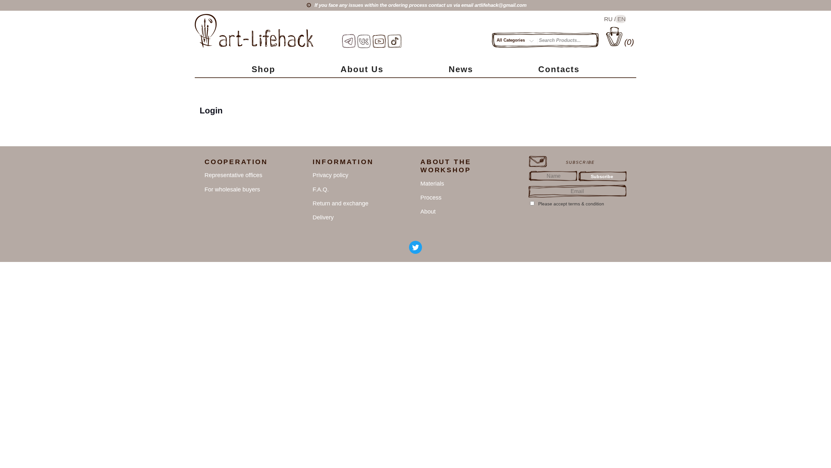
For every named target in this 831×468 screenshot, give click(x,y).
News (461, 69)
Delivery (323, 217)
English (620, 19)
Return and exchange (340, 203)
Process (430, 197)
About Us (362, 69)
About (428, 211)
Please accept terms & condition (571, 203)
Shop (263, 69)
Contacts (558, 69)
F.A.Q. (321, 189)
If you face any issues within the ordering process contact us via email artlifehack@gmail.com (421, 5)
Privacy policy (330, 175)
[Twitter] (415, 247)
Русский (608, 19)
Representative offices (233, 175)
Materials (432, 183)
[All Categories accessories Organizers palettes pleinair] (517, 41)
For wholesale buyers (232, 189)
